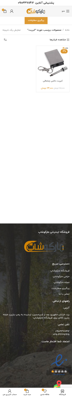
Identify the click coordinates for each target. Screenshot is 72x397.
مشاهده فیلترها (58, 39)
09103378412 (26, 3)
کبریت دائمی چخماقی (53, 80)
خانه (67, 30)
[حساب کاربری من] (11, 11)
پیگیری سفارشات (36, 20)
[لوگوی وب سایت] (36, 10)
